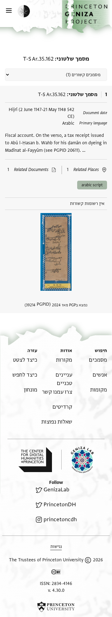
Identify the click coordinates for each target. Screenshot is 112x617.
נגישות (56, 547)
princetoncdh (60, 519)
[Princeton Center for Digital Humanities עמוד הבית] (35, 459)
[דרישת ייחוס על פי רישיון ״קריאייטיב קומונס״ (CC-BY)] (56, 573)
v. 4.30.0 (56, 590)
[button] (87, 16)
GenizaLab (56, 489)
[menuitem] (98, 360)
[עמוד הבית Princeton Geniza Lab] (77, 460)
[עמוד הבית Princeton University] (56, 606)
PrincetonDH (60, 504)
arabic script (92, 185)
